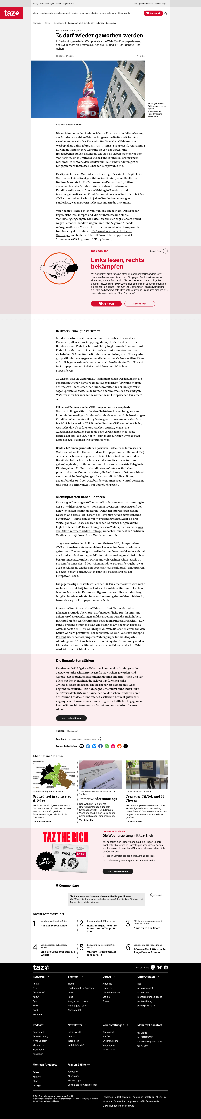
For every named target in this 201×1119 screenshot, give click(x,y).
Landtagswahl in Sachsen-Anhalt (81, 990)
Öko (35, 988)
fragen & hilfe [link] (68, 3)
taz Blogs (142, 1032)
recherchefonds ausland (149, 996)
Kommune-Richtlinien (144, 1097)
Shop (35, 1081)
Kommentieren (75, 739)
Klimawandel (74, 1010)
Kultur (36, 996)
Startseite (37, 23)
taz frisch (72, 1036)
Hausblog (107, 988)
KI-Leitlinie (161, 1097)
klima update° (40, 1040)
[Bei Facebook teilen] (100, 746)
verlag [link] (35, 3)
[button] (166, 13)
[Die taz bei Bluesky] (159, 969)
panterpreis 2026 (146, 1005)
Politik (36, 983)
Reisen (36, 1072)
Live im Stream (110, 1040)
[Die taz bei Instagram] (166, 969)
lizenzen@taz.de (52, 1101)
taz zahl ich (143, 992)
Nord (35, 1010)
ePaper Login (74, 1080)
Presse (106, 1001)
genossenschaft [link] (146, 3)
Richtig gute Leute (77, 1005)
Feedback (73, 1071)
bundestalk (38, 1032)
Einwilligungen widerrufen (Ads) (119, 1105)
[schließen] (165, 251)
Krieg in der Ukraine (78, 1001)
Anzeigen (37, 1085)
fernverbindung (40, 1036)
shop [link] (58, 3)
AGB (142, 1101)
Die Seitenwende (111, 992)
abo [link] (135, 3)
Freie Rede (38, 1049)
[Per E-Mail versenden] (81, 746)
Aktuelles (107, 983)
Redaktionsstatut (123, 1097)
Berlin (47, 23)
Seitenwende (152, 1101)
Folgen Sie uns (142, 967)
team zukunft (74, 1032)
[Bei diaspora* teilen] (113, 746)
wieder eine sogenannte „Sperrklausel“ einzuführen (111, 567)
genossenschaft (145, 988)
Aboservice (73, 1076)
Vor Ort (106, 1036)
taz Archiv (142, 1046)
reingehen (38, 1054)
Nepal (71, 996)
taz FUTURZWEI (145, 1037)
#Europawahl (72, 731)
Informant (108, 1101)
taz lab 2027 (109, 1049)
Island (71, 983)
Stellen (106, 996)
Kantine (37, 1076)
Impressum (134, 1101)
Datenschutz (120, 1101)
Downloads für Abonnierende (83, 1084)
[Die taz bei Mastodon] (153, 969)
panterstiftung (144, 1001)
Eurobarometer (112, 502)
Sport (36, 1001)
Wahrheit (37, 1014)
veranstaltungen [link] (47, 3)
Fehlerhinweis (90, 739)
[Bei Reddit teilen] (119, 746)
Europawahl (59, 23)
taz (41, 967)
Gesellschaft (39, 992)
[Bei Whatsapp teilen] (107, 746)
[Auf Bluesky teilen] (94, 746)
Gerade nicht (155, 251)
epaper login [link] (160, 3)
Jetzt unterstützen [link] (71, 718)
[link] (36, 13)
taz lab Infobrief (76, 1045)
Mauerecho (38, 1045)
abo (139, 983)
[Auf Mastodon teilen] (88, 746)
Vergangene (109, 1045)
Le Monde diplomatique (149, 1041)
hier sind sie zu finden (88, 902)
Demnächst (108, 1032)
